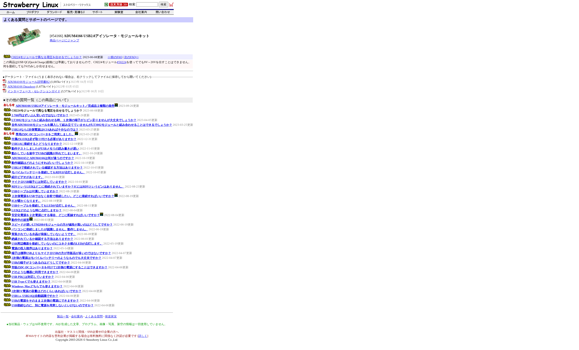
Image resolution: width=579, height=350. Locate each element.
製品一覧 (63, 316)
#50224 (121, 62)
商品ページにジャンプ (64, 40)
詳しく (142, 336)
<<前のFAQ (115, 57)
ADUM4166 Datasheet (21, 86)
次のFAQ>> (131, 57)
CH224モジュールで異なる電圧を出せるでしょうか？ (46, 57)
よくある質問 (94, 316)
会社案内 (77, 316)
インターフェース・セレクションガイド (33, 91)
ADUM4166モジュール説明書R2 (28, 81)
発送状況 (111, 316)
